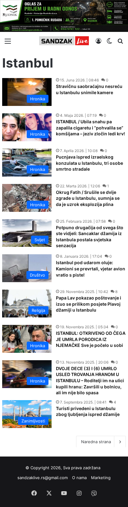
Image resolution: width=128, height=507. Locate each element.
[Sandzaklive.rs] (64, 40)
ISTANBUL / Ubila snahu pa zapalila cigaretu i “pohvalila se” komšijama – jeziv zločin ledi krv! (90, 127)
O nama (79, 477)
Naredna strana (96, 441)
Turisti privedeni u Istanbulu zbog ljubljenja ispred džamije (88, 411)
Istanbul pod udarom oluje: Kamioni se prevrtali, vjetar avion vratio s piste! (90, 268)
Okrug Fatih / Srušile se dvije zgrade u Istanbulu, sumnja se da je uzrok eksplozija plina (88, 198)
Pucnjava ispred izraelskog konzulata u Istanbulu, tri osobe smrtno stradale (89, 163)
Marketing (101, 477)
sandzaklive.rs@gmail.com (42, 477)
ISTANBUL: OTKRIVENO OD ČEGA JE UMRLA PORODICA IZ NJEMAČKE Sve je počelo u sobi (91, 339)
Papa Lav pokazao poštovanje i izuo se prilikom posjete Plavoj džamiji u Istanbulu (88, 304)
